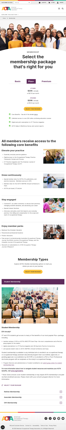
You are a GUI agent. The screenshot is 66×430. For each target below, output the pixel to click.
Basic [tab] (18, 81)
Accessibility (36, 425)
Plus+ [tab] (31, 81)
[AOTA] (12, 8)
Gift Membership (10, 403)
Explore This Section (9, 14)
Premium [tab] (46, 81)
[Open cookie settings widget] (3, 427)
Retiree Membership (12, 392)
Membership (12, 18)
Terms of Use (44, 425)
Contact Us (28, 425)
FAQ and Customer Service (17, 425)
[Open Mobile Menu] (59, 8)
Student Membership (12, 282)
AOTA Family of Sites (7, 2)
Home (4, 18)
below (36, 114)
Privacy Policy (52, 425)
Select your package (33, 271)
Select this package (33, 109)
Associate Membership (13, 397)
